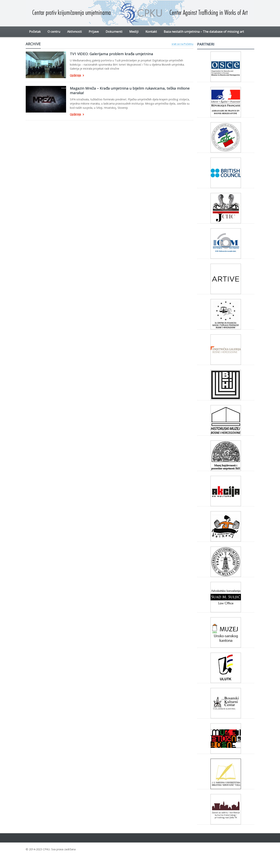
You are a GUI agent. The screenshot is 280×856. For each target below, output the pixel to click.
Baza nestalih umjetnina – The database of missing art (204, 31)
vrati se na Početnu (182, 44)
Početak (35, 31)
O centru (54, 31)
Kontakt (151, 31)
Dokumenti (114, 31)
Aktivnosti (74, 31)
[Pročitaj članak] (45, 52)
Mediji (134, 31)
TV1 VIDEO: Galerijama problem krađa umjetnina (111, 53)
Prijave (94, 31)
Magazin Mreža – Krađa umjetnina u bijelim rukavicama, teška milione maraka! (130, 90)
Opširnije (75, 75)
